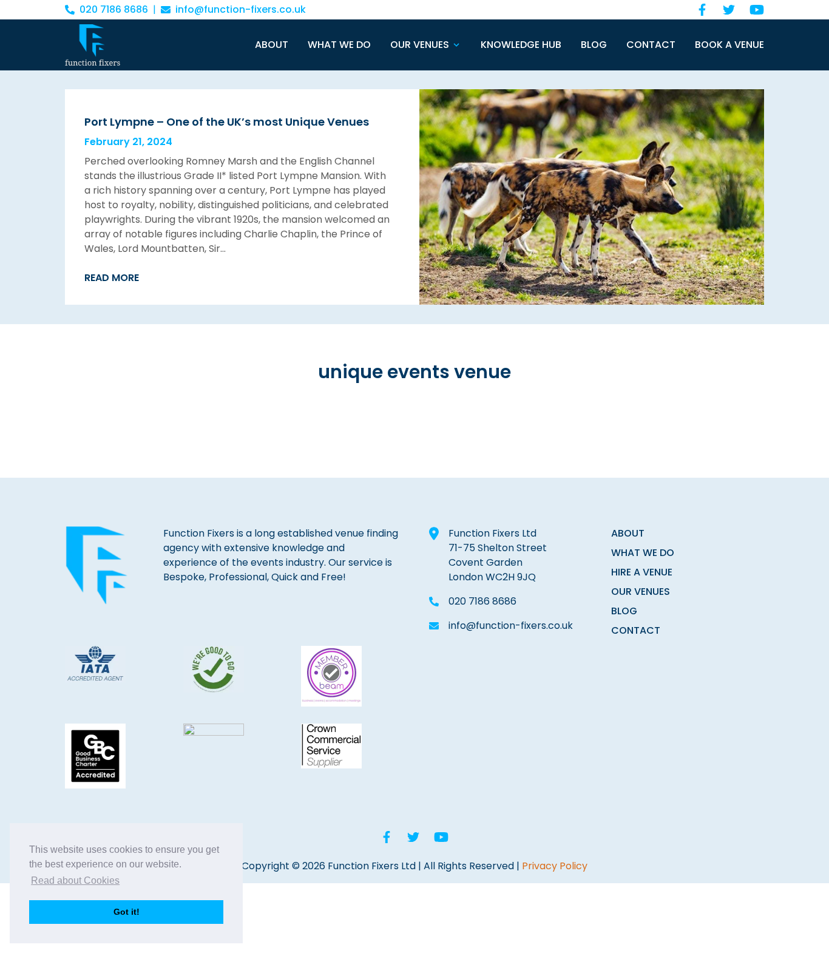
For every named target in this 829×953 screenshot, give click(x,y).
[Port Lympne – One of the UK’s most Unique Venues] (591, 197)
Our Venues (419, 45)
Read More (111, 278)
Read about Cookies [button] (75, 880)
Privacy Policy (554, 866)
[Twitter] (729, 10)
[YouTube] (756, 9)
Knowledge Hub (521, 45)
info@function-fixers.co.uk (240, 9)
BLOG (624, 611)
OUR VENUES (640, 592)
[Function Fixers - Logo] (92, 44)
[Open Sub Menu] (455, 45)
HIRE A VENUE (641, 572)
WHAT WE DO (642, 553)
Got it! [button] (126, 912)
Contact (650, 45)
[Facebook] (702, 10)
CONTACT (635, 630)
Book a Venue (729, 45)
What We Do (339, 45)
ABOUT (628, 533)
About (271, 45)
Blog (594, 45)
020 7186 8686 (114, 9)
